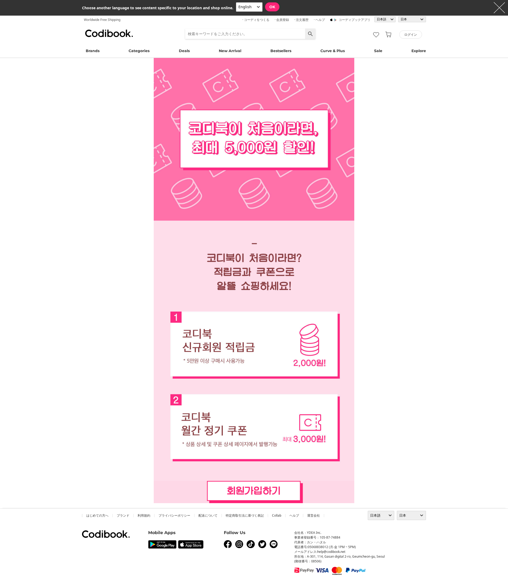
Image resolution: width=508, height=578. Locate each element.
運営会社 (313, 515)
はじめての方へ (97, 515)
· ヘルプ (319, 19)
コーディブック (109, 33)
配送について (207, 515)
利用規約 (144, 515)
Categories (139, 50)
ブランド (123, 515)
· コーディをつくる (255, 19)
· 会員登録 (282, 19)
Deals (184, 50)
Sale (378, 50)
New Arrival (230, 50)
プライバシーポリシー (174, 515)
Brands (92, 50)
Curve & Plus (332, 50)
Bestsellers (280, 50)
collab (276, 515)
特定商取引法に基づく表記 (245, 515)
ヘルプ (294, 515)
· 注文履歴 (301, 19)
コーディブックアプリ (354, 19)
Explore (418, 50)
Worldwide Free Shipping (102, 19)
